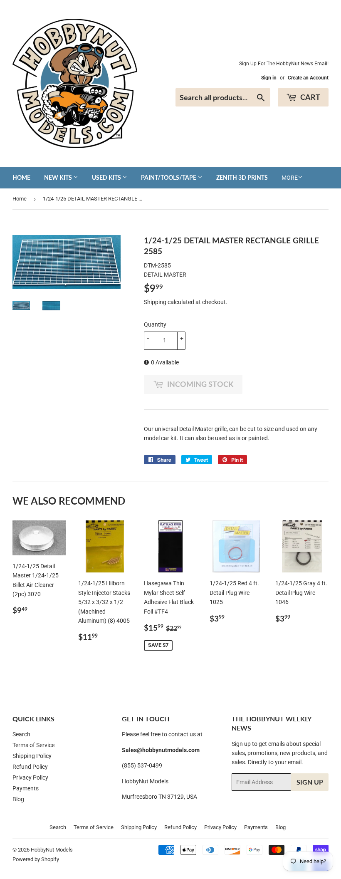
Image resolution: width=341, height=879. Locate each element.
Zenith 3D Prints (242, 177)
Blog (18, 799)
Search (21, 734)
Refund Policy (30, 766)
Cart (309, 97)
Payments (25, 788)
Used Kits (107, 177)
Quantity (155, 324)
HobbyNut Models (52, 850)
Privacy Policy (30, 777)
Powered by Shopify (35, 859)
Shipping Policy (32, 756)
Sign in (269, 78)
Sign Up (310, 782)
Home (21, 177)
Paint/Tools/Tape (169, 177)
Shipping (155, 302)
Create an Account (308, 78)
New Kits (58, 177)
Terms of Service (33, 745)
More (290, 177)
